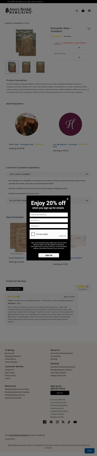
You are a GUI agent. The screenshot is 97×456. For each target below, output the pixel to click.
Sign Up (48, 255)
